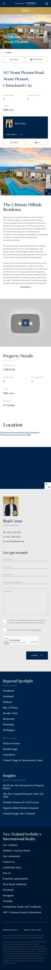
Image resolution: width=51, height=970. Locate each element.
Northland (8, 690)
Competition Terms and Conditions (22, 906)
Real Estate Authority (14, 884)
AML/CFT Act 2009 (32, 930)
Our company (10, 845)
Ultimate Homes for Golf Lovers (21, 802)
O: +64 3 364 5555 (11, 537)
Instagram (8, 895)
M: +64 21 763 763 (12, 532)
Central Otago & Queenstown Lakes (23, 760)
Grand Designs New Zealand (19, 813)
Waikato (7, 702)
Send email (12, 134)
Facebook (8, 889)
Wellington (9, 730)
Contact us (9, 861)
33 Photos (37, 59)
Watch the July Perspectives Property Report (23, 787)
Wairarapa (8, 724)
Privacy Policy (35, 630)
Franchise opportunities (16, 878)
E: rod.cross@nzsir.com (13, 541)
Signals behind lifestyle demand (20, 807)
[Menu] (47, 3)
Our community (11, 856)
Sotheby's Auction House (16, 850)
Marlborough (10, 749)
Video (15, 59)
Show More (25, 287)
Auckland (8, 696)
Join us (7, 873)
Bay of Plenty (10, 707)
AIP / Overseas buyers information (22, 912)
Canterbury (9, 754)
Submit (35, 655)
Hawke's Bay (10, 713)
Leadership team (12, 867)
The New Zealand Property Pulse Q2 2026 (23, 795)
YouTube (8, 901)
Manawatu (8, 718)
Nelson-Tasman (11, 743)
